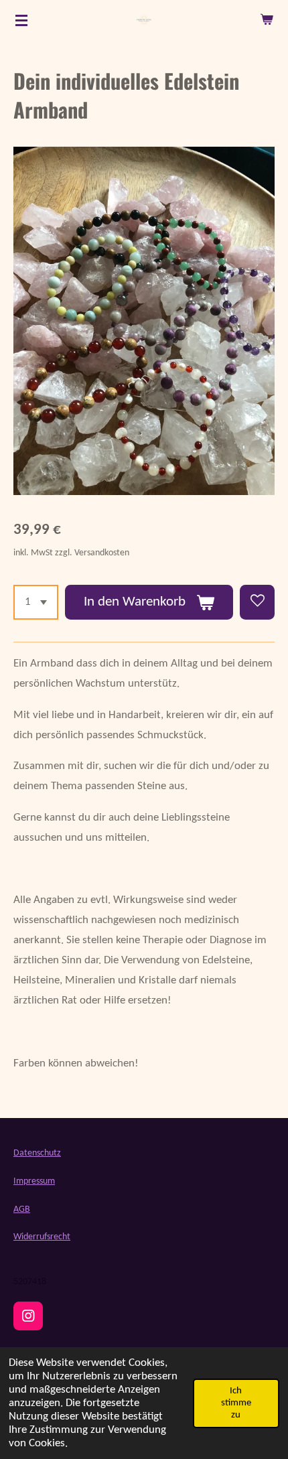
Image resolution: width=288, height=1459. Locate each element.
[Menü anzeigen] (21, 20)
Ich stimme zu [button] (236, 1403)
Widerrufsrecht (41, 1237)
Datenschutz (37, 1153)
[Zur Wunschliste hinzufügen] (257, 602)
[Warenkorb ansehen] (266, 20)
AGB (21, 1209)
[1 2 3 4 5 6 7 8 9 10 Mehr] (35, 602)
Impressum (34, 1181)
